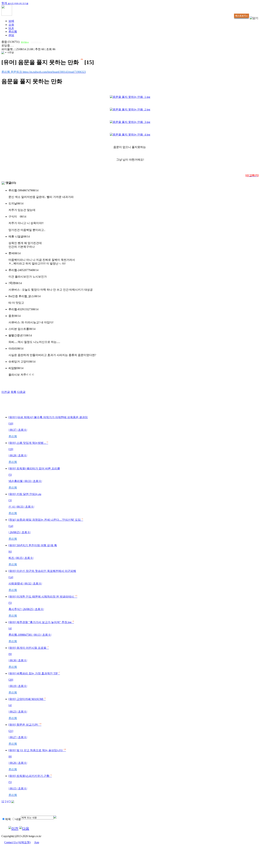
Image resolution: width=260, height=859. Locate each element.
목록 (13, 391)
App (36, 842)
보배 (11, 20)
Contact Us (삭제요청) (17, 842)
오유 (11, 24)
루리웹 (12, 31)
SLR (11, 28)
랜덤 (11, 35)
